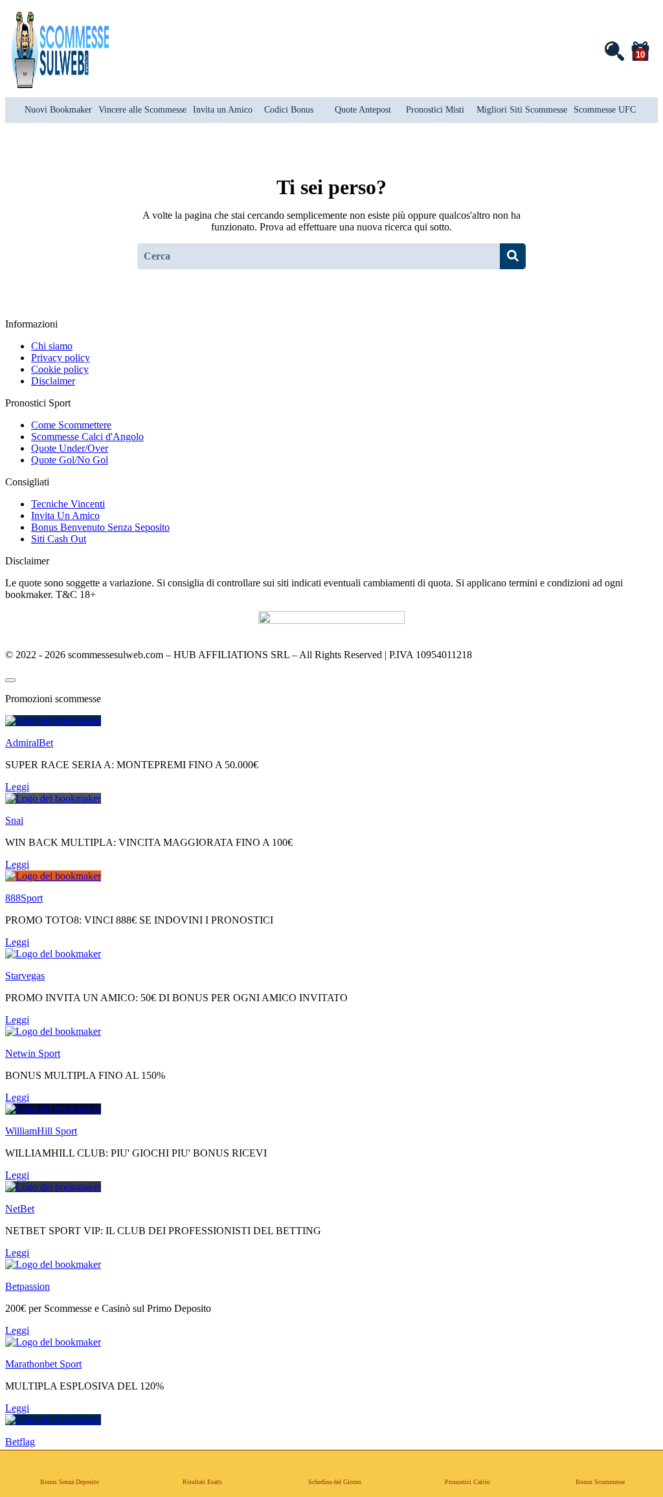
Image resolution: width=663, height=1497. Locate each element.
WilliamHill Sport (41, 1131)
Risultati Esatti (202, 1481)
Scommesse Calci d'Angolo (87, 436)
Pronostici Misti (435, 110)
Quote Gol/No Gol (69, 459)
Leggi (17, 786)
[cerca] (613, 50)
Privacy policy (60, 357)
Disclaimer (53, 380)
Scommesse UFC (605, 110)
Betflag (20, 1441)
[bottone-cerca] (513, 256)
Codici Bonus (288, 110)
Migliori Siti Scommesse (522, 110)
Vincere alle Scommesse (142, 110)
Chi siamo (52, 345)
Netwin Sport (32, 1053)
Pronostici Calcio (467, 1481)
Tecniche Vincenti (68, 503)
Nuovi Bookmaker (58, 110)
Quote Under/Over (69, 448)
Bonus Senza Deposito (69, 1481)
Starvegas (25, 975)
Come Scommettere (71, 424)
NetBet (19, 1208)
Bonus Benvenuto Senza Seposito (100, 527)
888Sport (24, 898)
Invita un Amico (223, 110)
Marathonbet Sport (43, 1363)
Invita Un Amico (65, 515)
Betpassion (27, 1286)
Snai (14, 820)
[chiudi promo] (10, 680)
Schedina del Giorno (334, 1481)
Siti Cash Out (58, 538)
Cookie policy (60, 369)
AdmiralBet (29, 742)
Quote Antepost (363, 110)
